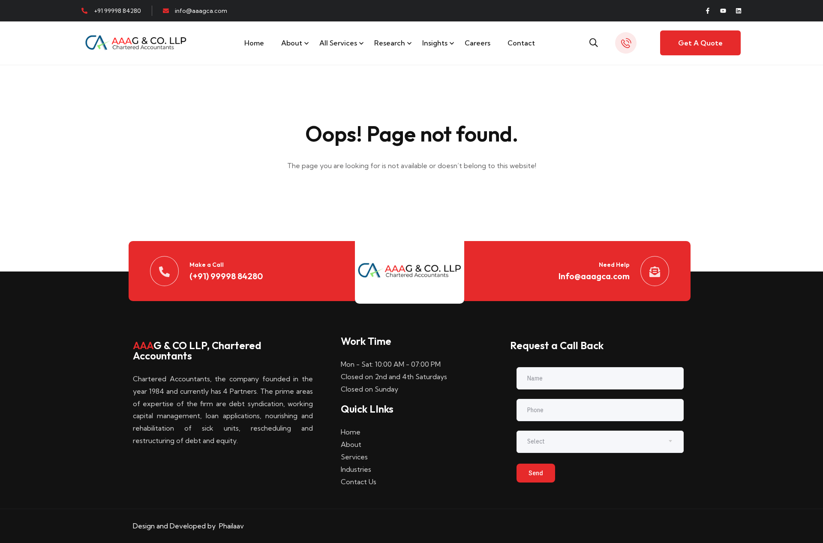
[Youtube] (723, 11)
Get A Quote (700, 43)
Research (389, 43)
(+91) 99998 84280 (226, 276)
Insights (435, 43)
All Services (338, 43)
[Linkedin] (739, 11)
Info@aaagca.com (594, 276)
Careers (477, 43)
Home (254, 43)
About (291, 43)
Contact (521, 43)
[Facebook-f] (708, 11)
